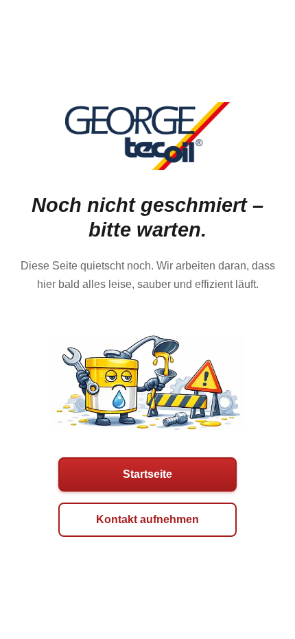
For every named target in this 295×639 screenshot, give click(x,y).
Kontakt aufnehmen (147, 519)
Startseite (147, 474)
